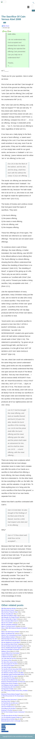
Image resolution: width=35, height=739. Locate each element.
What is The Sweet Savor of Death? (10, 631)
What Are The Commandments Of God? (11, 635)
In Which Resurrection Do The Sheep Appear (12, 696)
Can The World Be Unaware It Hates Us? (11, 717)
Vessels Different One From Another (10, 653)
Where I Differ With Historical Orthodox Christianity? (14, 628)
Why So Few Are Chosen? (8, 610)
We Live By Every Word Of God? (9, 644)
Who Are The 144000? (7, 622)
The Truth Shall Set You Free (8, 658)
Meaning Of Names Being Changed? (10, 694)
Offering (3, 726)
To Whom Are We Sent (7, 656)
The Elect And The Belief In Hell (9, 680)
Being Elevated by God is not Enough (10, 721)
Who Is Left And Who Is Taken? (9, 619)
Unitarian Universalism (7, 655)
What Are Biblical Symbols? (8, 637)
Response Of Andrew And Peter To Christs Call (13, 681)
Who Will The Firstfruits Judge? (9, 615)
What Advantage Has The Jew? (9, 638)
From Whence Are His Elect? (8, 708)
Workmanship (4, 731)
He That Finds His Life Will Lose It (9, 703)
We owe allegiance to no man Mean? (10, 642)
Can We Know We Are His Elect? (9, 715)
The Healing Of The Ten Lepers (9, 676)
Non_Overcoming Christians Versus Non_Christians (14, 690)
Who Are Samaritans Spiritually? (9, 624)
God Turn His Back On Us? (8, 706)
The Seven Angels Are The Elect (9, 663)
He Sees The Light (6, 705)
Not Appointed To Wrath (7, 689)
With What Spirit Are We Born (8, 608)
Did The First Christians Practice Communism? (13, 712)
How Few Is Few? (5, 701)
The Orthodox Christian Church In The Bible (12, 672)
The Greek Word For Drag (7, 678)
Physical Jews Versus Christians (9, 683)
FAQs (4, 22)
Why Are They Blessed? (7, 614)
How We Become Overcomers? (9, 699)
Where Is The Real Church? (8, 626)
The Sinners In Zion (6, 660)
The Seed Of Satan (6, 667)
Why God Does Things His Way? (9, 612)
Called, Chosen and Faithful (8, 724)
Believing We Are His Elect (8, 719)
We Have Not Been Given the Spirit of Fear (12, 646)
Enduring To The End (6, 710)
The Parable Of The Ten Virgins (9, 671)
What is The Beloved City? (8, 633)
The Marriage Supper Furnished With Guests (12, 674)
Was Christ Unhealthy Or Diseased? (10, 649)
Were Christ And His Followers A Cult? (11, 640)
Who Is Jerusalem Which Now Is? (9, 621)
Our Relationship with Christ (8, 687)
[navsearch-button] (33, 3)
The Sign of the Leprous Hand (9, 662)
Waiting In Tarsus (5, 651)
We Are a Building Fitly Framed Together (11, 647)
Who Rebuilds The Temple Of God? (10, 617)
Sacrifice (3, 727)
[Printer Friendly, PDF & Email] (6, 32)
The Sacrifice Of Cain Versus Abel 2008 (11, 669)
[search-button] (33, 10)
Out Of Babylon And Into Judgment (10, 685)
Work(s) (3, 729)
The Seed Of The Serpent (7, 665)
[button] (28, 7)
